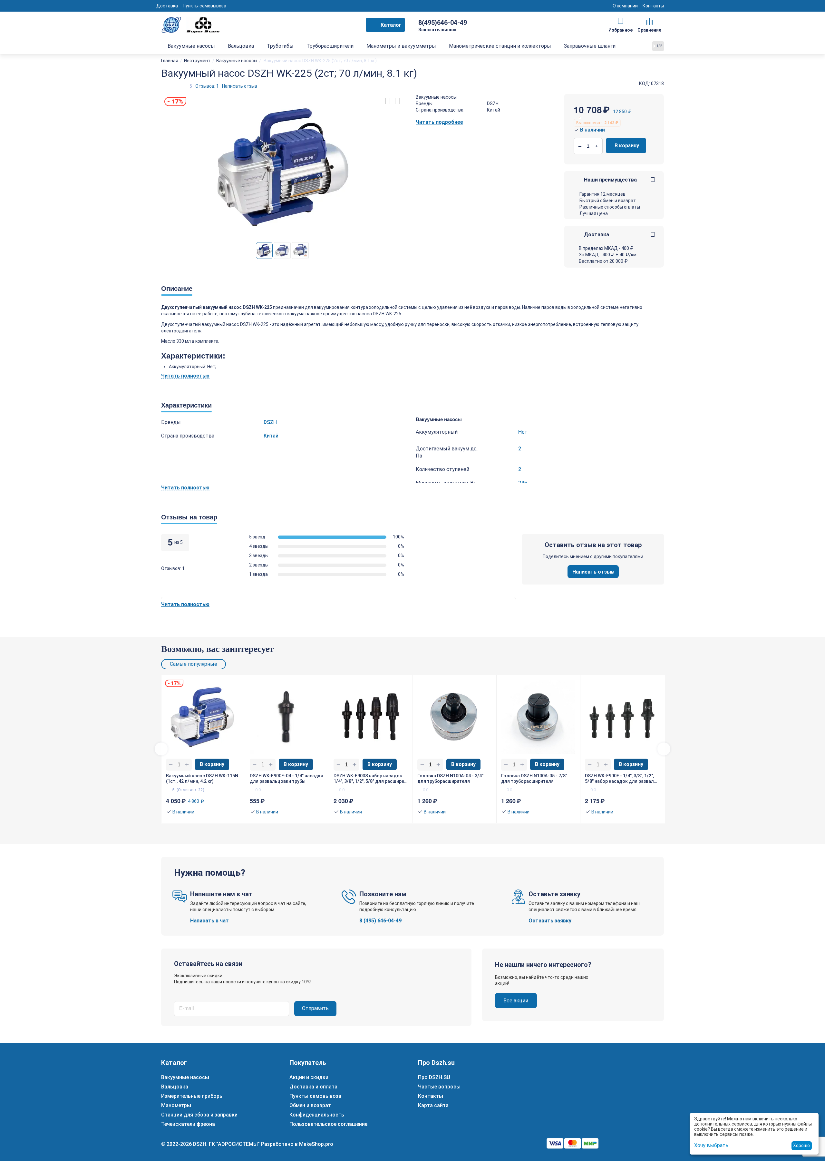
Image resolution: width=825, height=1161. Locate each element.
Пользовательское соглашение (328, 1124)
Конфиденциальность (316, 1115)
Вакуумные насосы (185, 1077)
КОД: (644, 83)
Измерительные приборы (192, 1096)
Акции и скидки (308, 1077)
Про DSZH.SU (434, 1077)
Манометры (176, 1105)
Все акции (515, 1001)
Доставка (167, 5)
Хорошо (801, 1145)
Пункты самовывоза (204, 5)
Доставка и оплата (313, 1087)
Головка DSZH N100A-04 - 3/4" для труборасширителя (450, 778)
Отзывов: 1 (207, 86)
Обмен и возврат (310, 1105)
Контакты (653, 5)
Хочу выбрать (711, 1145)
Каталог (391, 25)
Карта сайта (433, 1105)
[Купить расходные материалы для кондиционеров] (190, 24)
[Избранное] (620, 21)
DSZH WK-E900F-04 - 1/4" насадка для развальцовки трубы (286, 778)
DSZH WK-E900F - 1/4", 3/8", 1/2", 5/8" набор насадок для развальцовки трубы (621, 778)
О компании (625, 5)
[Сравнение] (649, 21)
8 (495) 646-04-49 (380, 921)
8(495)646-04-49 (442, 22)
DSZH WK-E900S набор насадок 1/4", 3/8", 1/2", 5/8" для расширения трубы (370, 778)
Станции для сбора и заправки (199, 1115)
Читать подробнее (439, 122)
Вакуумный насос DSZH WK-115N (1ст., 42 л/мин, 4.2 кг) (202, 778)
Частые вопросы (439, 1087)
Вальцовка (174, 1087)
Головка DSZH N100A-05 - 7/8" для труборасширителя (534, 778)
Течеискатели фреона (188, 1124)
